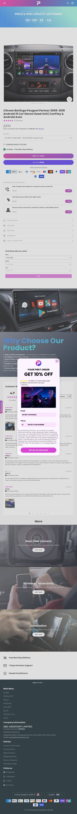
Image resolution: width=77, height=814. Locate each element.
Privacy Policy (50, 443)
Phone (23, 421)
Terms (20, 445)
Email (23, 411)
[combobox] (24, 425)
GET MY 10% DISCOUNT (38, 450)
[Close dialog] (57, 361)
